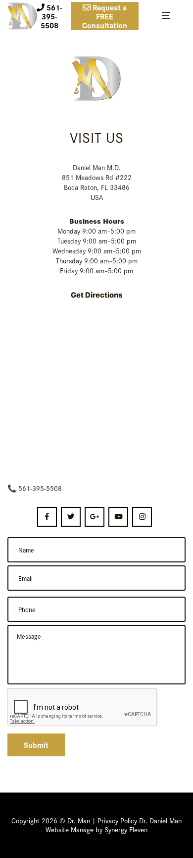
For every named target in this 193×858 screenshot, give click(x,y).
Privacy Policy (117, 820)
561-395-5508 (40, 488)
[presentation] (82, 707)
